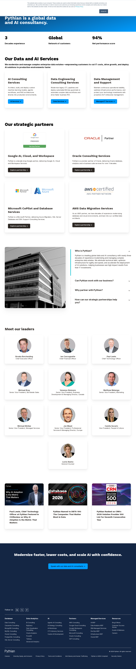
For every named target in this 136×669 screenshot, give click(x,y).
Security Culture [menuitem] (116, 656)
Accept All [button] (103, 11)
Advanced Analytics (32, 642)
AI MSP (93, 622)
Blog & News (116, 622)
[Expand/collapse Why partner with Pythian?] (129, 291)
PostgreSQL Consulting (12, 637)
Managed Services (98, 619)
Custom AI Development (55, 634)
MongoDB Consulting (12, 628)
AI (48, 619)
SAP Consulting (74, 639)
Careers (114, 633)
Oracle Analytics (31, 633)
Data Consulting (10, 622)
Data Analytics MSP (97, 625)
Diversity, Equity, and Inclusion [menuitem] (22, 656)
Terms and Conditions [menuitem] (55, 656)
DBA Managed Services (98, 628)
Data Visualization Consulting (32, 629)
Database (9, 619)
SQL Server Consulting (12, 640)
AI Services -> (15, 101)
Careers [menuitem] (7, 656)
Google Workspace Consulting (75, 629)
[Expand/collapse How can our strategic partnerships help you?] (129, 300)
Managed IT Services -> (105, 101)
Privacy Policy (79, 6)
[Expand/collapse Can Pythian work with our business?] (129, 281)
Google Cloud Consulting (77, 625)
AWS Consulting (74, 622)
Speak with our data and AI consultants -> (68, 566)
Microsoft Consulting (76, 633)
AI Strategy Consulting (55, 625)
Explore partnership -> (19, 170)
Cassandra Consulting (12, 625)
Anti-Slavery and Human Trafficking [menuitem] (76, 656)
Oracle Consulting (10, 634)
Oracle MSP (94, 637)
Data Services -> (59, 101)
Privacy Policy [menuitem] (40, 656)
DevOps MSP (95, 631)
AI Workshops (52, 628)
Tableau (29, 639)
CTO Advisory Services (55, 631)
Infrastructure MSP (97, 634)
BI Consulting (30, 622)
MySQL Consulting (11, 631)
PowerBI (29, 636)
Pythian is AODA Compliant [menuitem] (99, 656)
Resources (116, 619)
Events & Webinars (118, 630)
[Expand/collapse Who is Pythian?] (129, 251)
